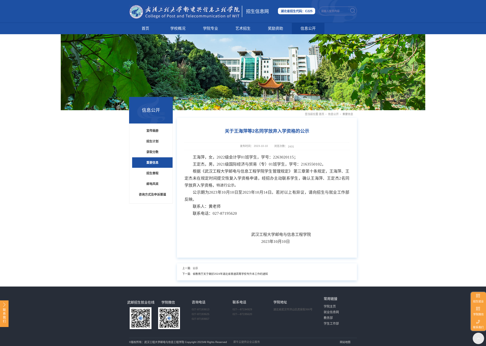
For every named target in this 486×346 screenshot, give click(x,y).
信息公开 (308, 28)
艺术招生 (243, 28)
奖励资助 (275, 28)
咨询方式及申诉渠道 (152, 194)
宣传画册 (152, 130)
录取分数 (152, 152)
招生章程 (152, 173)
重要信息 (152, 162)
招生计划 (152, 141)
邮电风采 (152, 183)
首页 (145, 28)
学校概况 (177, 28)
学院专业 (210, 28)
